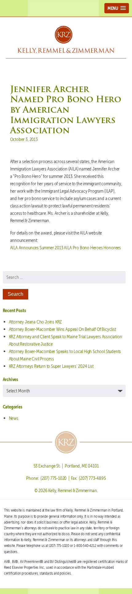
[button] (116, 8)
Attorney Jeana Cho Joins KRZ (35, 322)
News (13, 418)
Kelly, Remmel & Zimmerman (66, 39)
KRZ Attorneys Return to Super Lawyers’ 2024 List (51, 366)
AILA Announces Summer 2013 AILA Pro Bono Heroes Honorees (65, 248)
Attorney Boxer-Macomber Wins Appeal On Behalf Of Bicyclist (62, 329)
